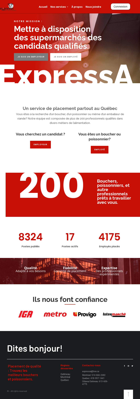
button (128, 394)
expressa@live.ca (90, 371)
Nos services (58, 7)
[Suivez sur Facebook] (124, 366)
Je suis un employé (66, 56)
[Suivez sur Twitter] (132, 366)
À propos (77, 7)
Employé (99, 149)
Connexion (120, 6)
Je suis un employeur (31, 56)
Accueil (43, 7)
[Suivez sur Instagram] (128, 366)
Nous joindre (93, 7)
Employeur (40, 144)
